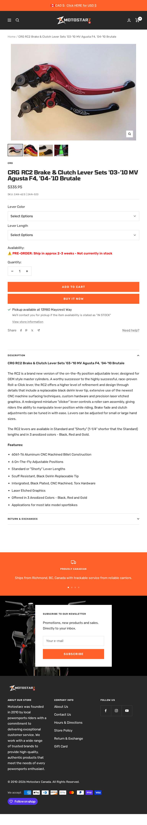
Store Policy (63, 730)
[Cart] (137, 20)
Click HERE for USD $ (81, 5)
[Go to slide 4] (78, 587)
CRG (10, 163)
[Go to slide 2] (71, 587)
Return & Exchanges (23, 519)
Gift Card (61, 746)
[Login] (129, 20)
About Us (61, 707)
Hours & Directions (68, 722)
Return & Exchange (68, 738)
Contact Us (62, 714)
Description (16, 355)
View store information (27, 322)
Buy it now (74, 299)
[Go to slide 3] (75, 587)
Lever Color (16, 207)
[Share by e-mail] (38, 330)
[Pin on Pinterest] (26, 330)
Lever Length (18, 226)
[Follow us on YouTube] (127, 710)
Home (12, 36)
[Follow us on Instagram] (116, 710)
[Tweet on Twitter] (32, 330)
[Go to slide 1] (68, 587)
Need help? (130, 330)
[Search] (17, 20)
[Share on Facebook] (21, 330)
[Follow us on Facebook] (105, 710)
